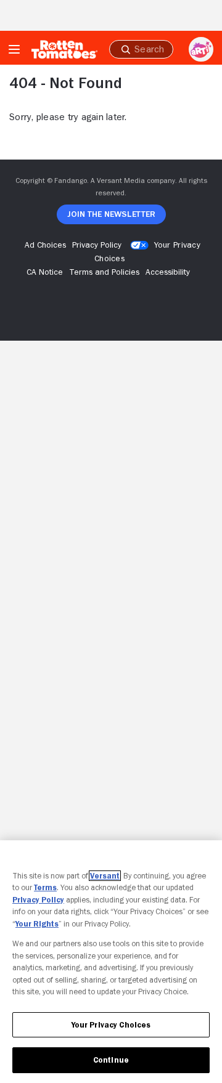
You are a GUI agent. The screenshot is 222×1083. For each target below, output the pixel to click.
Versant (105, 876)
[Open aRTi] (201, 49)
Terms (45, 887)
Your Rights (37, 924)
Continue (111, 1060)
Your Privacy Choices (111, 1025)
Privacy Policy (38, 900)
